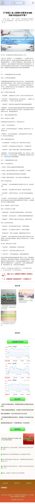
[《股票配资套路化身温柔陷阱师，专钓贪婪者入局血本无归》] (8, 315)
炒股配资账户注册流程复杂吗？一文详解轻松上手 (18, 279)
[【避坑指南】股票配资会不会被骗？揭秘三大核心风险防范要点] (28, 439)
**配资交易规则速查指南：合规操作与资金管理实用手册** (17, 410)
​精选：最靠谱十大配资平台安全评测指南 (13, 473)
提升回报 (5, 483)
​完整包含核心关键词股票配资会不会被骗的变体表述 (17, 454)
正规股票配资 (7, 156)
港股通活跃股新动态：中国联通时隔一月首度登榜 (15, 423)
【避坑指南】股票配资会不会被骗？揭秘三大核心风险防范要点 (11, 439)
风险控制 (28, 483)
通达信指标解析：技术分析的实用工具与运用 (14, 413)
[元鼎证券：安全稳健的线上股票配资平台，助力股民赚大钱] (3, 3)
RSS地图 (16, 496)
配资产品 (17, 483)
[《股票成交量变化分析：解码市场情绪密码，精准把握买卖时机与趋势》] (8, 297)
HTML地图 (22, 496)
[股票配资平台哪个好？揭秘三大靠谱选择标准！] (26, 294)
